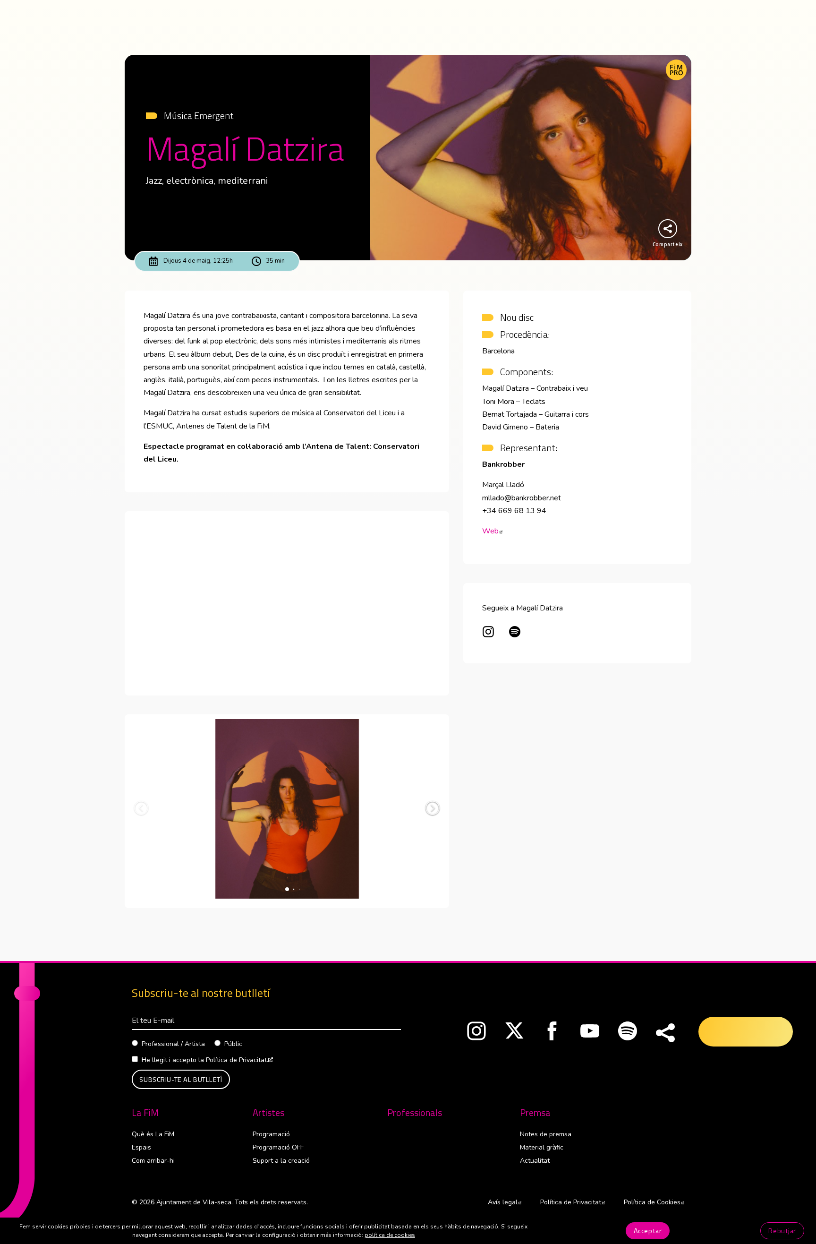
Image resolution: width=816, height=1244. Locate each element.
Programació (271, 1134)
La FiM (145, 1112)
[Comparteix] (665, 1033)
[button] (432, 808)
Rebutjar (782, 1231)
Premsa (535, 1112)
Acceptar (648, 1231)
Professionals (414, 1112)
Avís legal (504, 1202)
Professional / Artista (173, 1043)
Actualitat (535, 1160)
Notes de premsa (545, 1134)
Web (492, 531)
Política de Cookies (654, 1202)
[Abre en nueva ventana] (488, 633)
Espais (141, 1147)
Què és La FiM (153, 1134)
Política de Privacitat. (239, 1059)
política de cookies (390, 1235)
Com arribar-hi (153, 1160)
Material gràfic (541, 1147)
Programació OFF (278, 1147)
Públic (233, 1043)
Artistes (268, 1112)
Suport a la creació (281, 1160)
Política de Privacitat (572, 1202)
